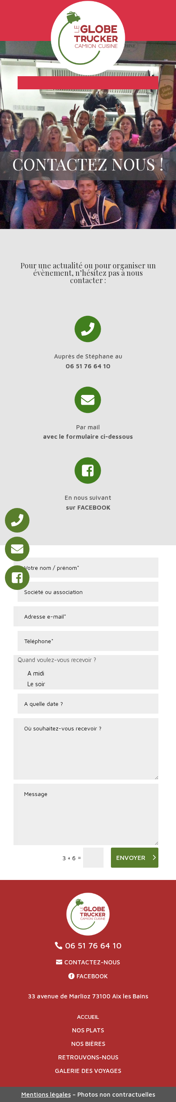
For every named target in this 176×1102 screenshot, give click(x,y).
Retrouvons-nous (88, 1057)
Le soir (36, 683)
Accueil (88, 1016)
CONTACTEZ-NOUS (92, 962)
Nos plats (88, 1030)
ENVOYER (130, 857)
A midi (35, 673)
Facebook (92, 976)
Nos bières (88, 1043)
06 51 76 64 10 (93, 945)
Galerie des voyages (88, 1070)
